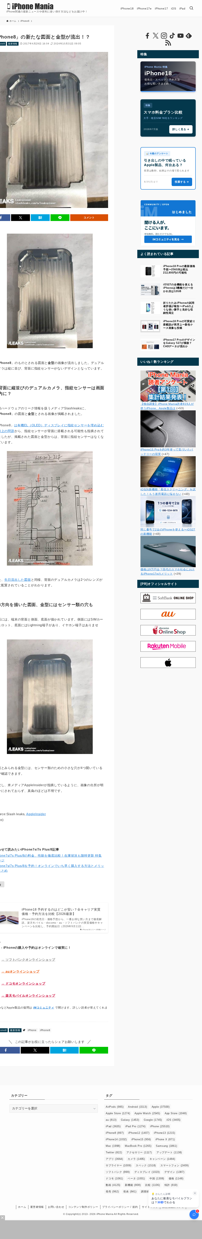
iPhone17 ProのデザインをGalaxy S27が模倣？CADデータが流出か (179, 343)
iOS (173, 1119)
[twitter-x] (155, 35)
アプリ (114, 1158)
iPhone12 (138, 1132)
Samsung (166, 1145)
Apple (161, 1106)
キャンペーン (162, 1158)
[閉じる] (195, 1193)
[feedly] (188, 35)
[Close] (2, 1217)
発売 (112, 1191)
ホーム (22, 1206)
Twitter (114, 1152)
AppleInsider (36, 814)
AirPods (114, 1106)
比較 (152, 1185)
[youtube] (180, 35)
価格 (176, 1178)
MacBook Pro (138, 1145)
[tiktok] (172, 35)
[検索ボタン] (191, 8)
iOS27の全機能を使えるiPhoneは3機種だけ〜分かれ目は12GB (178, 288)
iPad (113, 1126)
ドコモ (114, 1178)
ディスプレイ (147, 1171)
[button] (20, 217)
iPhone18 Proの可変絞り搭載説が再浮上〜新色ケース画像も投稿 (179, 324)
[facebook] (147, 35)
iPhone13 (164, 1132)
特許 (171, 1185)
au (111, 1119)
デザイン (174, 1171)
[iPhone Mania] (30, 6)
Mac (113, 1145)
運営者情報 (37, 1206)
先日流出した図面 (17, 579)
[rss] (168, 42)
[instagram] (163, 35)
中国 (157, 1178)
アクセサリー (139, 1152)
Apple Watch (147, 1113)
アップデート (169, 1152)
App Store (176, 1113)
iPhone (32, 1030)
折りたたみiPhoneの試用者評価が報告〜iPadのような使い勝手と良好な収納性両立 (179, 307)
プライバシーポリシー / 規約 (120, 1206)
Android (137, 1106)
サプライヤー (118, 1165)
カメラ (136, 1158)
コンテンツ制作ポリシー (83, 1206)
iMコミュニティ (43, 1007)
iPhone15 (141, 1139)
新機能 (133, 1185)
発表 (129, 1191)
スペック (146, 1165)
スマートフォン (174, 1165)
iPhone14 (116, 1139)
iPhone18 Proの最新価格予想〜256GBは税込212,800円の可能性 (179, 269)
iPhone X (165, 1139)
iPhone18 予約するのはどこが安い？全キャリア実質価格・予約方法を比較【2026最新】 (61, 912)
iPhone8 (45, 1030)
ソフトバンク (118, 1171)
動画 (113, 1185)
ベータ (136, 1178)
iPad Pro (135, 1126)
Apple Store (118, 1113)
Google (153, 1119)
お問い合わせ (56, 1206)
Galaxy (130, 1119)
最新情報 (12, 43)
